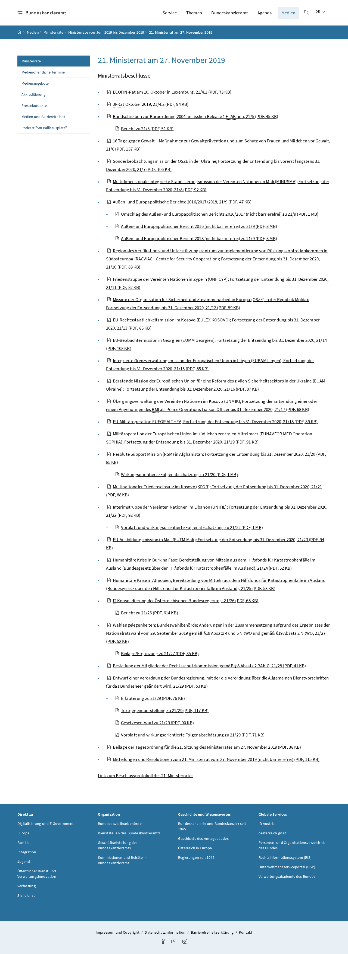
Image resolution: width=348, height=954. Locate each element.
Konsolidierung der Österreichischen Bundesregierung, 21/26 (186, 601)
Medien (288, 13)
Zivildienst (26, 895)
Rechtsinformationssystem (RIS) (285, 857)
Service (170, 13)
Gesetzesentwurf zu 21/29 (157, 723)
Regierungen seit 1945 (196, 857)
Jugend (23, 861)
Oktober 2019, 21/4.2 (151, 104)
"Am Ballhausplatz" (44, 127)
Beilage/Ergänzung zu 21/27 (160, 653)
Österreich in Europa (195, 847)
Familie (23, 842)
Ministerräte (53, 32)
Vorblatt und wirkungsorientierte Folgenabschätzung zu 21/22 (192, 527)
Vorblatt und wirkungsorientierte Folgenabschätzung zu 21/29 (193, 735)
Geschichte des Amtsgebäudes (203, 838)
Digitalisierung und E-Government (45, 823)
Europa (23, 833)
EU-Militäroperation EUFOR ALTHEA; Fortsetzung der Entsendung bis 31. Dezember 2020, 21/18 (215, 422)
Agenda (264, 13)
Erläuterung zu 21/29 (153, 698)
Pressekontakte (34, 105)
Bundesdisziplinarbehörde (120, 823)
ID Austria (267, 823)
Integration (26, 852)
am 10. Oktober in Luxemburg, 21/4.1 (172, 92)
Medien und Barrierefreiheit (43, 116)
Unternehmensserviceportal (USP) (287, 866)
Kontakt (245, 932)
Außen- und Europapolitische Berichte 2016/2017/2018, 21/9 (182, 202)
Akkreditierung (33, 94)
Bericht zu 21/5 (147, 129)
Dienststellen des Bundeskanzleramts (129, 833)
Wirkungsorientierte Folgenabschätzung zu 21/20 (179, 474)
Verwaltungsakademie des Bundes (287, 876)
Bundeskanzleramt (229, 13)
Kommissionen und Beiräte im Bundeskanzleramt (123, 860)
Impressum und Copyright (118, 932)
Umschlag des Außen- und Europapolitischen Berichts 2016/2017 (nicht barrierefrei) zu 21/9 (220, 214)
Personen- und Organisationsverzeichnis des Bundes (292, 845)
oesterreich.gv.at (272, 833)
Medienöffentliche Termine (43, 72)
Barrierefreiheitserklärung (213, 932)
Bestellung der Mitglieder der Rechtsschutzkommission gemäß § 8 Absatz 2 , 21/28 (209, 666)
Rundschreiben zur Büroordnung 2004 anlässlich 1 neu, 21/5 (195, 116)
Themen (194, 13)
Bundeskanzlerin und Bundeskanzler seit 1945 (212, 826)
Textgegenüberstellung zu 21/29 (165, 710)
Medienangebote (35, 83)
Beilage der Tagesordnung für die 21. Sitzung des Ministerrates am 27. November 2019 (207, 747)
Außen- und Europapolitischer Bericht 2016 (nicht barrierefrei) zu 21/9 (199, 226)
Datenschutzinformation (165, 932)
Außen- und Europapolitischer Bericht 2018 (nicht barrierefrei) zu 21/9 (199, 238)
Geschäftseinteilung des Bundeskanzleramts (118, 845)
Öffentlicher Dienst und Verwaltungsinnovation (36, 874)
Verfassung (26, 885)
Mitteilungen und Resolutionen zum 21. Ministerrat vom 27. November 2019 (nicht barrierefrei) (216, 759)
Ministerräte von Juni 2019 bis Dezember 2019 (106, 32)
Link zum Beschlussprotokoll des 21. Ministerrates (146, 775)
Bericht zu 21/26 (149, 613)
